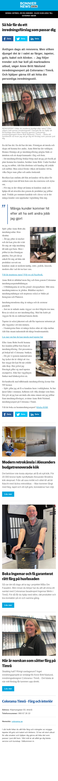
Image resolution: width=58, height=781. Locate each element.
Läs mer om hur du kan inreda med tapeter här (22, 336)
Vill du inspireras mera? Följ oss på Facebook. (22, 274)
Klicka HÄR (42, 407)
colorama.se (17, 721)
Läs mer (8, 494)
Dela (9, 38)
